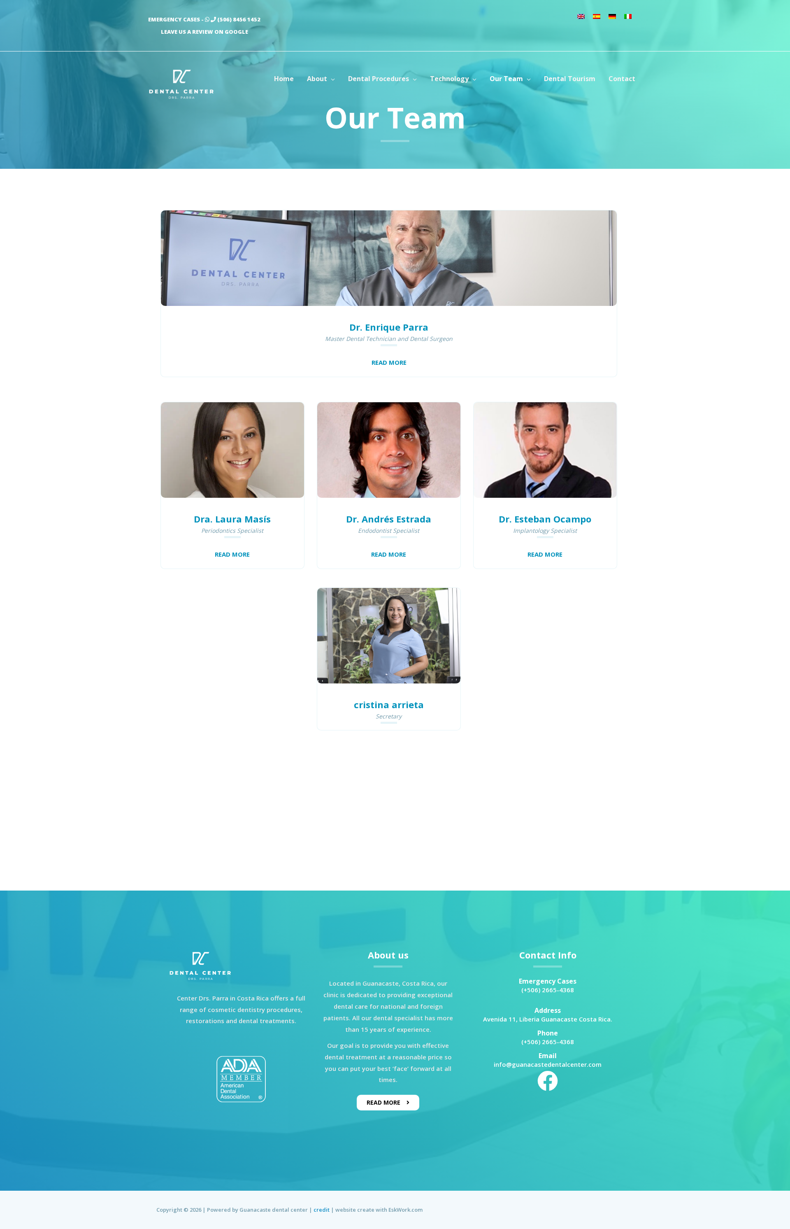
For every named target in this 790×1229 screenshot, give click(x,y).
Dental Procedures (378, 78)
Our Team (506, 78)
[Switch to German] (612, 16)
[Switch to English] (581, 16)
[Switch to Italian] (628, 16)
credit (322, 1209)
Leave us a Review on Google (204, 31)
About (317, 78)
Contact (622, 78)
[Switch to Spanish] (596, 16)
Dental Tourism (569, 78)
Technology (449, 78)
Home (284, 78)
